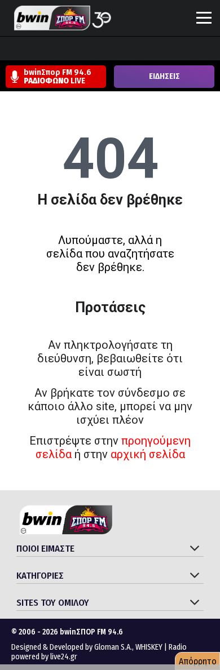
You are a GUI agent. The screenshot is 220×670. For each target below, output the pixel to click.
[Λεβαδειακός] (118, 49)
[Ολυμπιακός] (139, 49)
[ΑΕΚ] (11, 49)
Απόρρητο (198, 661)
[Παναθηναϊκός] (182, 49)
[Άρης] (32, 49)
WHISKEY (148, 647)
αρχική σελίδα (148, 454)
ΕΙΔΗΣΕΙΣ (164, 76)
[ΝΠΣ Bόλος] (96, 49)
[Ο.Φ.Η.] (161, 49)
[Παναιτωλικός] (204, 49)
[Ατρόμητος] (75, 49)
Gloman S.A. (113, 647)
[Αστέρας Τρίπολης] (53, 49)
